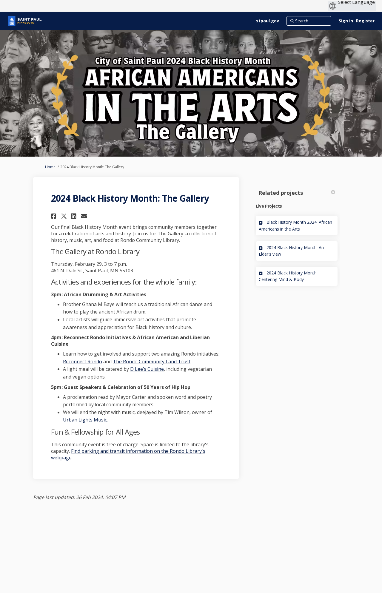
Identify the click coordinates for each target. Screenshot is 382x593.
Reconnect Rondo (82, 361)
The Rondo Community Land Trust (151, 361)
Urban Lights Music (85, 419)
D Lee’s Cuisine (147, 369)
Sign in (346, 21)
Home (50, 166)
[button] (54, 216)
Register (365, 21)
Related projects (280, 192)
